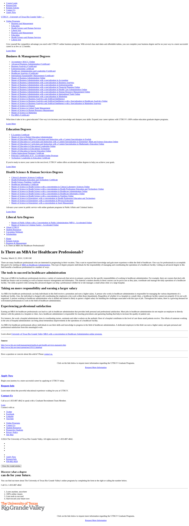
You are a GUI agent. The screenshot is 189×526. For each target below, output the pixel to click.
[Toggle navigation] (43, 17)
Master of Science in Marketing (24, 113)
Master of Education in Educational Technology (30, 149)
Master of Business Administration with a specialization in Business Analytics (42, 82)
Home (8, 239)
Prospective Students (14, 430)
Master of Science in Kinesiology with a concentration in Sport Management (42, 203)
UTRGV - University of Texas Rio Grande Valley (21, 17)
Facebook (10, 414)
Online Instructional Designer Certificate (27, 153)
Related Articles (12, 8)
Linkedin (9, 416)
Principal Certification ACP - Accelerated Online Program (34, 155)
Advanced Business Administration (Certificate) (30, 64)
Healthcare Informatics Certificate (25, 184)
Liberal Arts (16, 30)
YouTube (10, 419)
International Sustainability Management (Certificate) (32, 76)
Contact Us (10, 10)
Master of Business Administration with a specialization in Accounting (39, 80)
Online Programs (13, 21)
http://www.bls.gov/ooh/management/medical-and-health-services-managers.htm (33, 345)
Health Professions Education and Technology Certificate (34, 180)
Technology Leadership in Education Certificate (30, 158)
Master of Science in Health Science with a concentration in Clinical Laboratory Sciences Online (50, 187)
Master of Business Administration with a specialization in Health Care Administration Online (49, 89)
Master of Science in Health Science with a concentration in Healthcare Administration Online (49, 191)
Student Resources (13, 229)
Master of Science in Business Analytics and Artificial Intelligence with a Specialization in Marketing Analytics (56, 103)
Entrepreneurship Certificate (22, 69)
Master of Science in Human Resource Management (32, 110)
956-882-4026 (12, 461)
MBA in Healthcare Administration (36, 265)
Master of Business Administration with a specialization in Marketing (39, 96)
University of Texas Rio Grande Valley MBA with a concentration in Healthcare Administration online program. (56, 334)
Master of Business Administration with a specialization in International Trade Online (45, 94)
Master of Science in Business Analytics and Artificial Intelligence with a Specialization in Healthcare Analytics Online (59, 101)
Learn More (11, 51)
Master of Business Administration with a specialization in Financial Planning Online (45, 87)
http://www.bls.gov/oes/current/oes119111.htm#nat (21, 347)
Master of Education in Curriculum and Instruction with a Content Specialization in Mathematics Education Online (57, 144)
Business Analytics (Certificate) (24, 66)
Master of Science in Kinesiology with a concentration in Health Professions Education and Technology (53, 198)
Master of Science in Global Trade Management (30, 108)
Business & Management (16, 243)
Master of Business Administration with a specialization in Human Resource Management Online (50, 92)
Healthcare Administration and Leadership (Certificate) (33, 71)
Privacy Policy (12, 432)
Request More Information (96, 367)
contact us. (48, 354)
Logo (3, 405)
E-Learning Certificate (20, 135)
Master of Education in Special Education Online (31, 151)
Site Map (9, 435)
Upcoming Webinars (14, 232)
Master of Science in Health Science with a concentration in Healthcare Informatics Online (48, 194)
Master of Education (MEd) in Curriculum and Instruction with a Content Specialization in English (51, 139)
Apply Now (11, 12)
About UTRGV (12, 227)
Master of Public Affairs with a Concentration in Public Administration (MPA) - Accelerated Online (51, 223)
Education (15, 26)
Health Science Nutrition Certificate (25, 182)
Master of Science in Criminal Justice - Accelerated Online (35, 225)
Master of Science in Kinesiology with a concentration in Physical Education (42, 201)
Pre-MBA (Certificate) (20, 115)
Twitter (9, 412)
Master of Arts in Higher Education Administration (31, 137)
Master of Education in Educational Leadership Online (33, 146)
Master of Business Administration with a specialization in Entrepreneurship (42, 85)
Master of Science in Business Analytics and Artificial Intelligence (38, 99)
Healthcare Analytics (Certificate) (24, 73)
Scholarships (11, 234)
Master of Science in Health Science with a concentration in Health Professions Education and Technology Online (57, 189)
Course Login (11, 3)
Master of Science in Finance (23, 106)
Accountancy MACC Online (23, 62)
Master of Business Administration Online (28, 78)
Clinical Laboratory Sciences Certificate (27, 177)
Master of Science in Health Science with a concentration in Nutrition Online (42, 196)
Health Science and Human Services (26, 28)
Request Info (11, 5)
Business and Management (22, 23)
